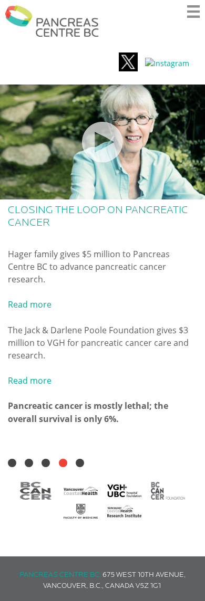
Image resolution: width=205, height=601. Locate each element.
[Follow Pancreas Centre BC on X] (128, 63)
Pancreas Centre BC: (60, 575)
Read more (30, 304)
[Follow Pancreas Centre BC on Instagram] (167, 63)
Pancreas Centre (52, 21)
